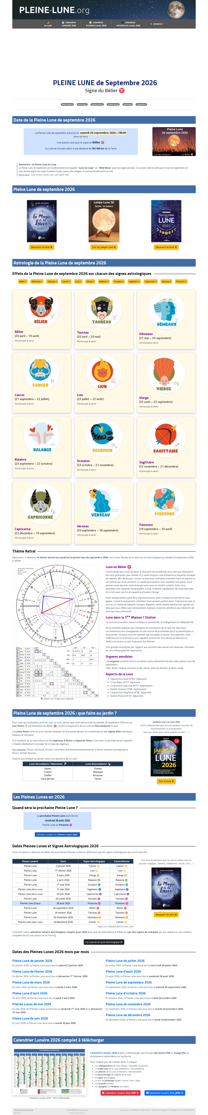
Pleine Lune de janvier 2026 (32, 960)
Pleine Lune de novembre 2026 (128, 1004)
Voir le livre (165, 781)
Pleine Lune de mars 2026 (31, 982)
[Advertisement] (104, 52)
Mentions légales (159, 1110)
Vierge (90, 281)
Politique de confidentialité (182, 1110)
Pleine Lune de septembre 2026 (129, 982)
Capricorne (150, 281)
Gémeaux (36, 281)
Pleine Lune (44, 132)
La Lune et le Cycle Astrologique (103, 942)
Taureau (52, 281)
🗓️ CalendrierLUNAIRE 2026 (69, 24)
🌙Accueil (48, 24)
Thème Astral (113, 104)
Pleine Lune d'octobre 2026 (126, 993)
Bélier (22, 281)
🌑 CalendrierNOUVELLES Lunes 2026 (128, 24)
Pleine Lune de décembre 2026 (128, 1014)
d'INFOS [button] (157, 24)
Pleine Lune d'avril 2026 (29, 993)
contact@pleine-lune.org (77, 1110)
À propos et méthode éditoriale (134, 1110)
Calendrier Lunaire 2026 (103, 1052)
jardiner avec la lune (50, 722)
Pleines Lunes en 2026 (79, 852)
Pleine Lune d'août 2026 (123, 971)
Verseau (166, 281)
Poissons (180, 281)
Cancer (65, 281)
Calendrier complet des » (57, 834)
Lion (78, 281)
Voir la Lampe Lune (102, 247)
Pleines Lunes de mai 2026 (31, 1004)
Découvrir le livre (40, 247)
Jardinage (128, 104)
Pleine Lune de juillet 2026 (125, 960)
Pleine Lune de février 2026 (32, 971)
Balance (103, 281)
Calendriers (141, 104)
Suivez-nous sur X (77, 1112)
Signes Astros (97, 104)
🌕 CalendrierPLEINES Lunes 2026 (96, 24)
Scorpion (118, 281)
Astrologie (82, 104)
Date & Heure (67, 104)
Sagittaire (133, 281)
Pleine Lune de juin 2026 (30, 1018)
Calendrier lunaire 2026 (120, 1092)
